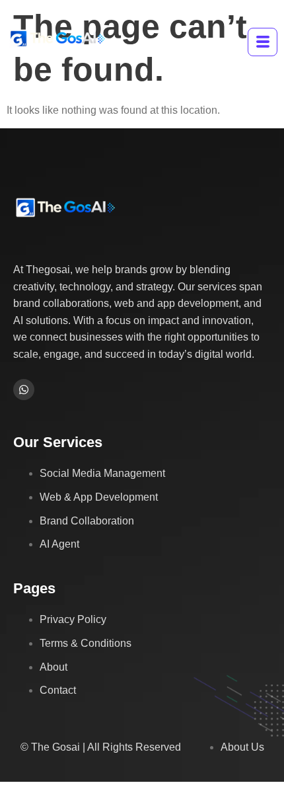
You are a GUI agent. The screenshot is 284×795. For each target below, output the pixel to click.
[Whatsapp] (23, 389)
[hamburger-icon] (262, 42)
